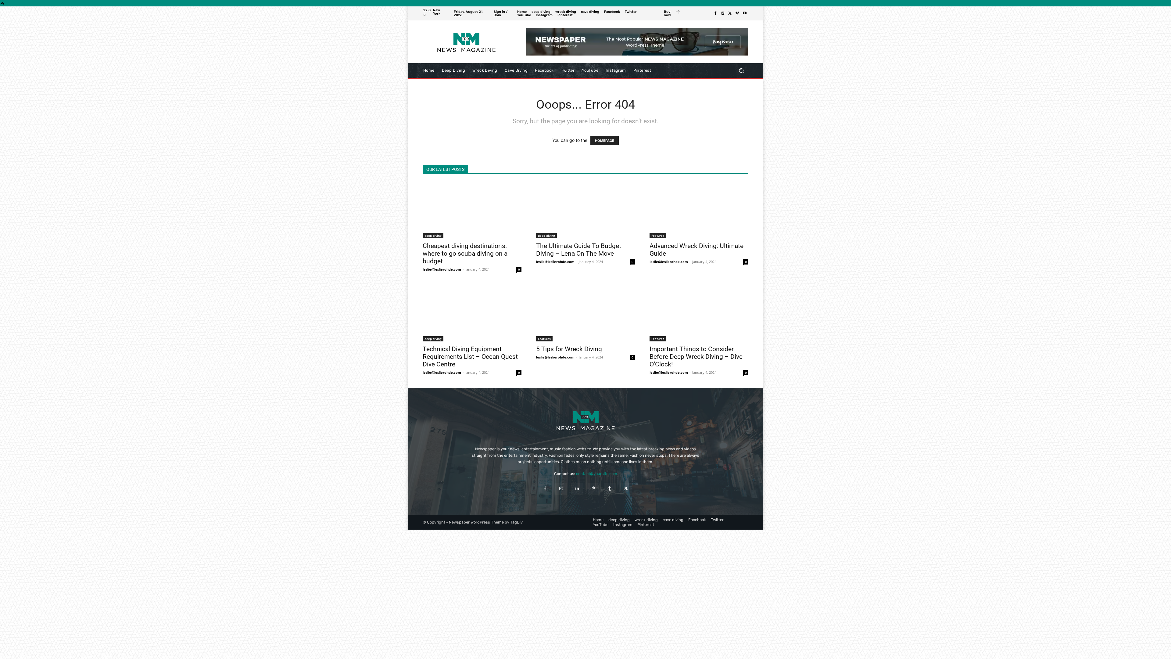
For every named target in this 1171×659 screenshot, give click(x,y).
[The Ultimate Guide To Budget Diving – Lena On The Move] (585, 210)
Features (657, 235)
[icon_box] (672, 14)
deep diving (433, 235)
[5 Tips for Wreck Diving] (585, 313)
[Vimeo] (737, 13)
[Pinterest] (594, 489)
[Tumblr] (610, 489)
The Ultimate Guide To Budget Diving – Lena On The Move (578, 249)
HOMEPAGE (604, 141)
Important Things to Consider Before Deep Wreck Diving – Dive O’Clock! (696, 356)
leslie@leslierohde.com (442, 269)
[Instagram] (722, 13)
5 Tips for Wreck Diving (569, 349)
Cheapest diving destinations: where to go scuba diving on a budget (465, 253)
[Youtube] (744, 13)
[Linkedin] (577, 489)
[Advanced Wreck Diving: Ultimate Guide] (699, 210)
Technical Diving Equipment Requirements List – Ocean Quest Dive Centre (470, 356)
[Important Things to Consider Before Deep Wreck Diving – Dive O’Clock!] (699, 313)
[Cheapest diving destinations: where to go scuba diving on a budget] (472, 210)
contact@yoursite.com (596, 473)
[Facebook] (715, 13)
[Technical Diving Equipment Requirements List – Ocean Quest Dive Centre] (472, 313)
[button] (741, 70)
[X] (730, 13)
